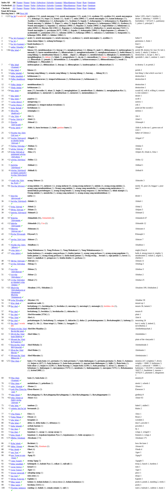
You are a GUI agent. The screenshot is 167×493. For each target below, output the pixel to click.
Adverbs (50, 2)
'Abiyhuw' (18, 160)
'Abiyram (18, 261)
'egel (14, 476)
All (14, 5)
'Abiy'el (16, 119)
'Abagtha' (17, 47)
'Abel (14, 317)
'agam (15, 482)
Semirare (91, 2)
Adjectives (41, 2)
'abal (14, 306)
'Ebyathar (17, 300)
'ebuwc (16, 105)
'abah (15, 90)
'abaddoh (17, 76)
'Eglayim (17, 479)
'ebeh (15, 99)
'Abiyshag (18, 264)
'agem (15, 485)
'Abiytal (16, 207)
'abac (15, 405)
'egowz (16, 467)
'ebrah (15, 435)
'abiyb (15, 128)
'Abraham (18, 438)
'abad (15, 50)
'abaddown (18, 79)
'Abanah (16, 386)
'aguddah (17, 464)
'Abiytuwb (18, 201)
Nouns (26, 2)
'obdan (16, 87)
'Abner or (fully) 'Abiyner (17, 400)
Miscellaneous (69, 2)
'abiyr (15, 250)
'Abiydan (18, 146)
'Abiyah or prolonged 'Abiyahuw (18, 154)
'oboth (15, 449)
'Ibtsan (16, 417)
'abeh (15, 96)
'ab (13, 16)
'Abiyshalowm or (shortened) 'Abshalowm (18, 292)
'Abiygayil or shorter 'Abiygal (18, 140)
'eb (13, 41)
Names (19, 2)
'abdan (16, 84)
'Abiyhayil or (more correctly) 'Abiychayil (19, 172)
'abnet (15, 395)
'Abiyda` (17, 149)
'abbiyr (16, 253)
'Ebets (15, 414)
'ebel (14, 320)
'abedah (16, 73)
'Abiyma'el (18, 212)
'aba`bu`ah (18, 408)
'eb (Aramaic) (18, 44)
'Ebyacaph (18, 234)
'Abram (16, 446)
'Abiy (15, 116)
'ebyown (18, 186)
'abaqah (16, 426)
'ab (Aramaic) (18, 38)
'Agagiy (16, 461)
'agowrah (17, 473)
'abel (14, 311)
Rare (85, 2)
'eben (15, 361)
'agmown (18, 488)
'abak (15, 303)
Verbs (33, 2)
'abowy (16, 102)
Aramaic (58, 2)
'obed (15, 70)
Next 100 (24, 13)
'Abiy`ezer (18, 239)
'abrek (16, 443)
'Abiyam (17, 210)
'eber (14, 432)
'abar (14, 429)
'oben (15, 383)
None (79, 2)
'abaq (15, 420)
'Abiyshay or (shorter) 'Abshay (18, 282)
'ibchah (16, 108)
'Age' (15, 452)
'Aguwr (16, 470)
